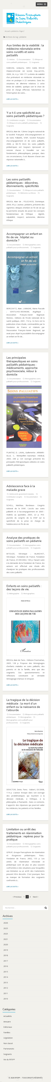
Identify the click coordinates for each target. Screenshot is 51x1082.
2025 (5, 928)
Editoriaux (7, 1027)
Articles (12, 59)
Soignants (35, 62)
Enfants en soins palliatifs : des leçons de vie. (23, 587)
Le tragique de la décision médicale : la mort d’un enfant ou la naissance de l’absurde (23, 705)
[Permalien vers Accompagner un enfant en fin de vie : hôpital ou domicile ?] (22, 253)
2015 (5, 971)
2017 (5, 961)
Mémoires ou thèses (28, 193)
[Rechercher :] (25, 907)
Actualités (7, 1016)
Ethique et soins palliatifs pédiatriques (23, 123)
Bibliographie (14, 593)
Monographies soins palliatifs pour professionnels (19, 721)
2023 (5, 933)
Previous (17, 896)
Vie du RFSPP (9, 1059)
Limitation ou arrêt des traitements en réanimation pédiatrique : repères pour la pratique (24, 834)
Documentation (25, 59)
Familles (6, 1032)
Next (35, 896)
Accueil (7, 31)
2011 (5, 993)
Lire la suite (12, 99)
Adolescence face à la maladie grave (20, 488)
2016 (5, 966)
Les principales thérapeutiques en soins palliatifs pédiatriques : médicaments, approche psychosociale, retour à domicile (22, 366)
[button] (41, 4)
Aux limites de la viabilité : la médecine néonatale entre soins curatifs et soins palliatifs (25, 50)
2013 (5, 982)
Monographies (29, 593)
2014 (5, 977)
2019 (5, 950)
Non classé (8, 1043)
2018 (5, 955)
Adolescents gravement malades (21, 494)
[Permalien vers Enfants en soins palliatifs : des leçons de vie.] (25, 599)
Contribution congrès (17, 120)
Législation (8, 1038)
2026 (5, 923)
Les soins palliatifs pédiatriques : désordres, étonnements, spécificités (22, 183)
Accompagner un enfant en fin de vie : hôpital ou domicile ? (24, 237)
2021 (5, 939)
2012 (5, 988)
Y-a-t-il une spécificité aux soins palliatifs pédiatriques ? (25, 114)
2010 (5, 998)
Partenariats (8, 1048)
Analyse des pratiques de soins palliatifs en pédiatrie (23, 539)
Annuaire (7, 1021)
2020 (5, 944)
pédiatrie (14, 31)
